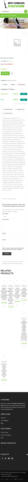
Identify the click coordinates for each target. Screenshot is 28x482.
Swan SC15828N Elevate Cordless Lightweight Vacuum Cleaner (24, 292)
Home (4, 24)
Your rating (5, 213)
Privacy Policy (4, 432)
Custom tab (8, 113)
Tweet (5, 84)
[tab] (7, 109)
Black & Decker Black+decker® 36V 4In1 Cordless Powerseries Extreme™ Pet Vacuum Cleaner (5, 294)
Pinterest (22, 84)
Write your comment (8, 58)
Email (4, 240)
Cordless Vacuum (12, 24)
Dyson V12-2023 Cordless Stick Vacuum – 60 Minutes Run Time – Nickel (17, 293)
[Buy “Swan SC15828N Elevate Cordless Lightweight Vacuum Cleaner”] (23, 303)
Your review (5, 219)
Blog (2, 423)
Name (4, 233)
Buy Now (5, 73)
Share (13, 84)
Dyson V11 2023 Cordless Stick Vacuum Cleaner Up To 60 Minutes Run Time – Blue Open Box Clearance (11, 296)
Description (8, 109)
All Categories (5, 420)
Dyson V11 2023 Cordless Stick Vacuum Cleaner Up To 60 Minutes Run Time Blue (4, 370)
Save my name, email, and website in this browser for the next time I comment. (13, 248)
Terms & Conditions (6, 435)
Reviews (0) (20, 109)
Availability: (4, 61)
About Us (3, 418)
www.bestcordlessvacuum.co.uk (9, 476)
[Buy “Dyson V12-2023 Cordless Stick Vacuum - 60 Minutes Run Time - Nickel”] (17, 304)
